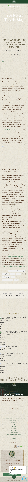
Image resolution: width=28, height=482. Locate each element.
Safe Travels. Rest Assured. (15, 353)
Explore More (12, 474)
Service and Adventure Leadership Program (14, 418)
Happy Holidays (11, 347)
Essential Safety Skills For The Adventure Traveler (16, 332)
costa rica (11, 271)
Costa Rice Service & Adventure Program (13, 266)
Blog (14, 436)
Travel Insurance (14, 432)
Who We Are (14, 416)
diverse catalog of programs (15, 256)
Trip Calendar (14, 422)
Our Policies (14, 430)
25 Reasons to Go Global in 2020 (16, 363)
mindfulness (5, 274)
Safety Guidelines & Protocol (14, 434)
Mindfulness (14, 428)
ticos (13, 277)
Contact (14, 438)
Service (14, 426)
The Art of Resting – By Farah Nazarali (16, 318)
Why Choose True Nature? (14, 420)
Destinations (14, 414)
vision (16, 280)
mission (12, 274)
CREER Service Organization (13, 129)
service (18, 274)
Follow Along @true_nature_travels (14, 379)
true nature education (7, 280)
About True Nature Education (14, 412)
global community (20, 271)
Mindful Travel (15, 54)
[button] (24, 478)
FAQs (14, 424)
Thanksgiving (6, 277)
